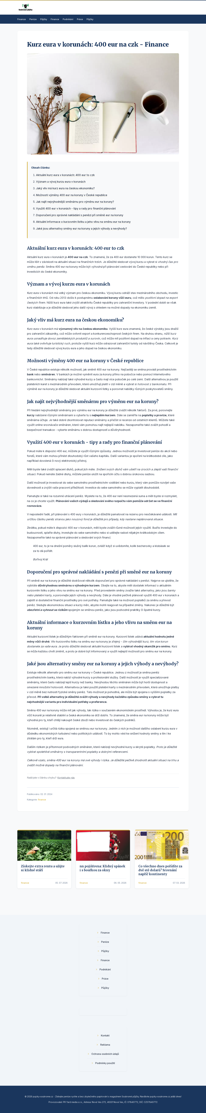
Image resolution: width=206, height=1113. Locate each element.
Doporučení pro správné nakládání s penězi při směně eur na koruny (79, 215)
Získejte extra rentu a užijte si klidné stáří (43, 868)
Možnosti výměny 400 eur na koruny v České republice (71, 195)
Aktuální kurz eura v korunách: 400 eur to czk (65, 175)
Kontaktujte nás (66, 777)
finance (42, 799)
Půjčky (43, 19)
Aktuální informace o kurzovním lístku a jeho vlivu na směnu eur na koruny (83, 221)
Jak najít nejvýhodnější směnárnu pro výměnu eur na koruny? (75, 201)
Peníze (33, 19)
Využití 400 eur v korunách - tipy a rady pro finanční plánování (76, 208)
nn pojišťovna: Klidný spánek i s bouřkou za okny (102, 868)
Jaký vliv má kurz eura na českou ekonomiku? (65, 188)
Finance (21, 19)
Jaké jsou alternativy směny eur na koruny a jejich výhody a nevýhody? (81, 228)
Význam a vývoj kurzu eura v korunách (61, 181)
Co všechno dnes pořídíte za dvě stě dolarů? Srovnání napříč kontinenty (160, 870)
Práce (80, 19)
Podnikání (68, 19)
